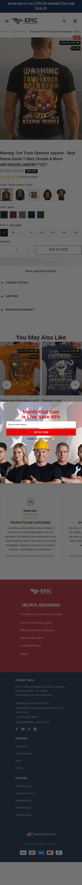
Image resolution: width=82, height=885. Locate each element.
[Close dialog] (80, 404)
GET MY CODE (41, 432)
